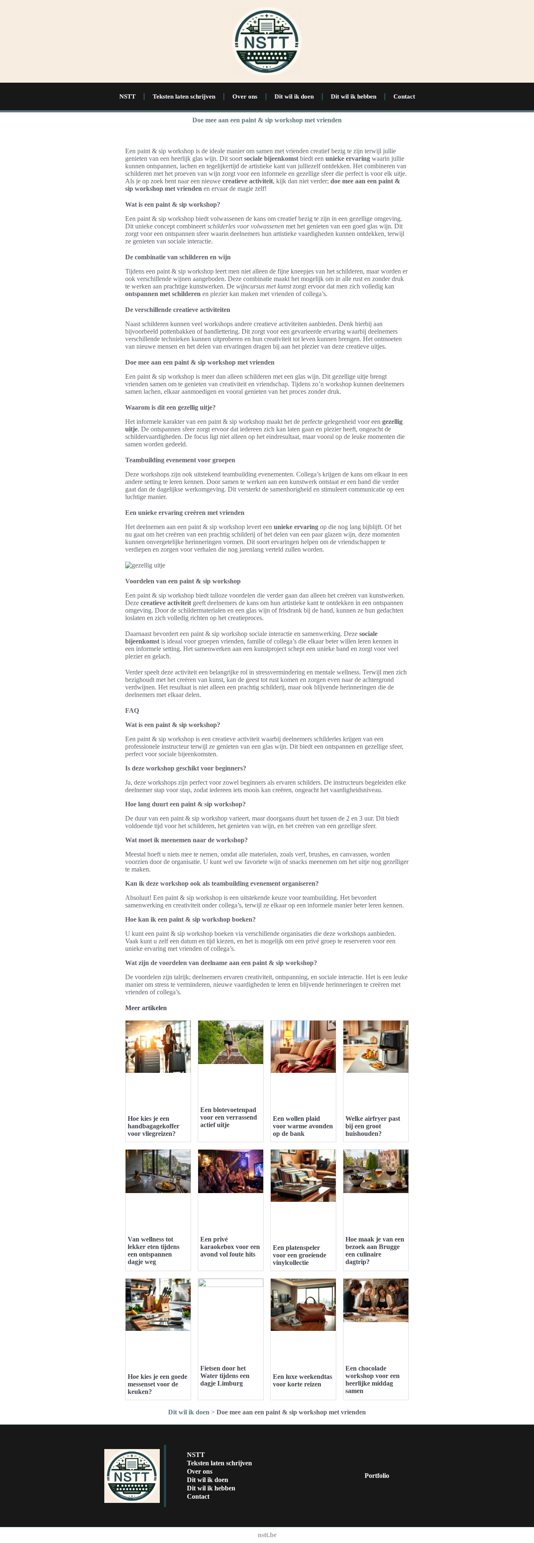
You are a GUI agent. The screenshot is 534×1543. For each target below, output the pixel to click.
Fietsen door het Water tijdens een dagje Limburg (224, 1376)
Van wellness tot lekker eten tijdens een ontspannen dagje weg (153, 1250)
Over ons (244, 96)
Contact (404, 96)
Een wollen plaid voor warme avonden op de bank (303, 1126)
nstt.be (267, 1534)
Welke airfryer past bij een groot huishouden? (372, 1126)
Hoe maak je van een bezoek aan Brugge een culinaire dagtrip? (374, 1250)
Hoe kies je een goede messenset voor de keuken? (157, 1384)
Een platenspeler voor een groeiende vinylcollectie (299, 1255)
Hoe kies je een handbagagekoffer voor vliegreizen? (153, 1126)
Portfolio (377, 1475)
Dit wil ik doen (294, 96)
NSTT (127, 96)
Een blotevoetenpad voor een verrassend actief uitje (228, 1117)
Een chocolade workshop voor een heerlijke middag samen (372, 1379)
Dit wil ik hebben (353, 96)
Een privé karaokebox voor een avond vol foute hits (230, 1247)
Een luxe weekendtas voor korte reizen (302, 1380)
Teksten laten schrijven (184, 96)
